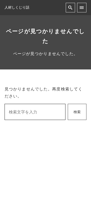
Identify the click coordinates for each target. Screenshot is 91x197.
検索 (77, 112)
